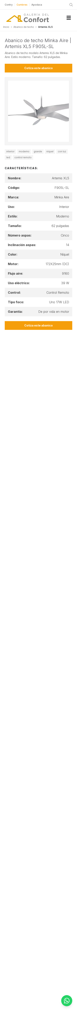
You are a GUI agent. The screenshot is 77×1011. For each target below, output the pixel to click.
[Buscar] (71, 5)
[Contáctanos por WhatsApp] (66, 1000)
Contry (9, 4)
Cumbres (22, 4)
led (8, 157)
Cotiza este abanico (38, 68)
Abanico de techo (23, 26)
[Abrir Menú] (68, 17)
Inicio (6, 26)
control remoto (23, 157)
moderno (24, 151)
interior (10, 151)
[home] (27, 17)
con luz (62, 151)
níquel (50, 151)
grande (38, 151)
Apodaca (36, 4)
